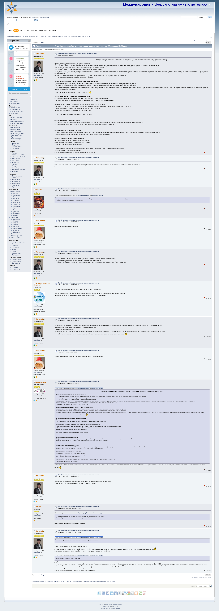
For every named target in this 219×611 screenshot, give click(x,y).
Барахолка (15, 149)
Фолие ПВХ (15, 162)
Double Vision (15, 127)
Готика (14, 166)
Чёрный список (17, 147)
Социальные (16, 145)
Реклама (14, 244)
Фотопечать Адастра (19, 170)
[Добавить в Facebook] (107, 593)
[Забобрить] (140, 593)
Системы (16, 201)
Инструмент (17, 213)
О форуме (14, 101)
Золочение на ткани (17, 133)
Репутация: (37, 75)
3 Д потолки (15, 137)
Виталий (39, 54)
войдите (32, 17)
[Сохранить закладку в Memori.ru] (144, 593)
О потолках (15, 178)
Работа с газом (15, 237)
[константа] (34, 247)
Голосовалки (16, 269)
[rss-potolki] (34, 80)
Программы (16, 255)
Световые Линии (16, 135)
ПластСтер (15, 168)
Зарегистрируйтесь (83, 195)
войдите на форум (97, 195)
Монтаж (15, 197)
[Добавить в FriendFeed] (103, 593)
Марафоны (14, 113)
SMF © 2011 (109, 604)
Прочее (15, 215)
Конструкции (16, 183)
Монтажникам (15, 191)
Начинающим (16, 259)
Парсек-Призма (16, 131)
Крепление (16, 195)
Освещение (16, 185)
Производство (16, 261)
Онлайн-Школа (15, 103)
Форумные (15, 143)
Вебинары (14, 119)
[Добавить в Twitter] (99, 593)
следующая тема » (206, 40)
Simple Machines (117, 604)
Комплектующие (16, 236)
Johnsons (39, 189)
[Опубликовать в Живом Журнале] (124, 593)
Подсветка (16, 230)
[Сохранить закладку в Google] (136, 593)
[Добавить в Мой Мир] (120, 593)
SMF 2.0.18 (102, 604)
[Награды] (36, 80)
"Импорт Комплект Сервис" (42, 284)
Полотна (15, 210)
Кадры (14, 249)
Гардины (15, 223)
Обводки (15, 221)
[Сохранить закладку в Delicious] (128, 593)
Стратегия (15, 247)
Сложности (16, 204)
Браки (15, 208)
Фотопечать (16, 181)
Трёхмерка (16, 232)
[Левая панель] (211, 38)
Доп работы (14, 217)
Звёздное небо (17, 228)
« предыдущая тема (195, 40)
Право (14, 251)
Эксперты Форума (17, 123)
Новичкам (14, 234)
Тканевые (16, 199)
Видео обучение (16, 118)
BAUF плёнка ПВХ (18, 155)
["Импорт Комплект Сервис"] (34, 314)
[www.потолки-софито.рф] (34, 401)
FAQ (13, 187)
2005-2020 (115, 606)
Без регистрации (17, 176)
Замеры (15, 193)
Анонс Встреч (16, 109)
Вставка (15, 224)
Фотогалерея (16, 179)
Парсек (14, 153)
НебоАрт (15, 171)
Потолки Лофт (16, 139)
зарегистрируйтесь (43, 17)
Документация (16, 253)
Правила (14, 100)
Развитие (15, 246)
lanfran (38, 507)
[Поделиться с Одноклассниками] (132, 593)
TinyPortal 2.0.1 (107, 606)
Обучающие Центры (18, 121)
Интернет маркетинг (18, 242)
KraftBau (14, 164)
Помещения (17, 202)
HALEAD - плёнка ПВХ (19, 157)
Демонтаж (16, 212)
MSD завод (15, 160)
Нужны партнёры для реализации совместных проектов (77, 53)
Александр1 (40, 382)
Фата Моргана (16, 129)
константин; (40, 220)
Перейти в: (194, 586)
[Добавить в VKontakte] (116, 593)
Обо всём (15, 267)
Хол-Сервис (16, 158)
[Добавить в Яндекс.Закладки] (111, 593)
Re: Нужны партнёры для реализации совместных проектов (78, 157)
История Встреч (17, 111)
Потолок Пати (15, 108)
